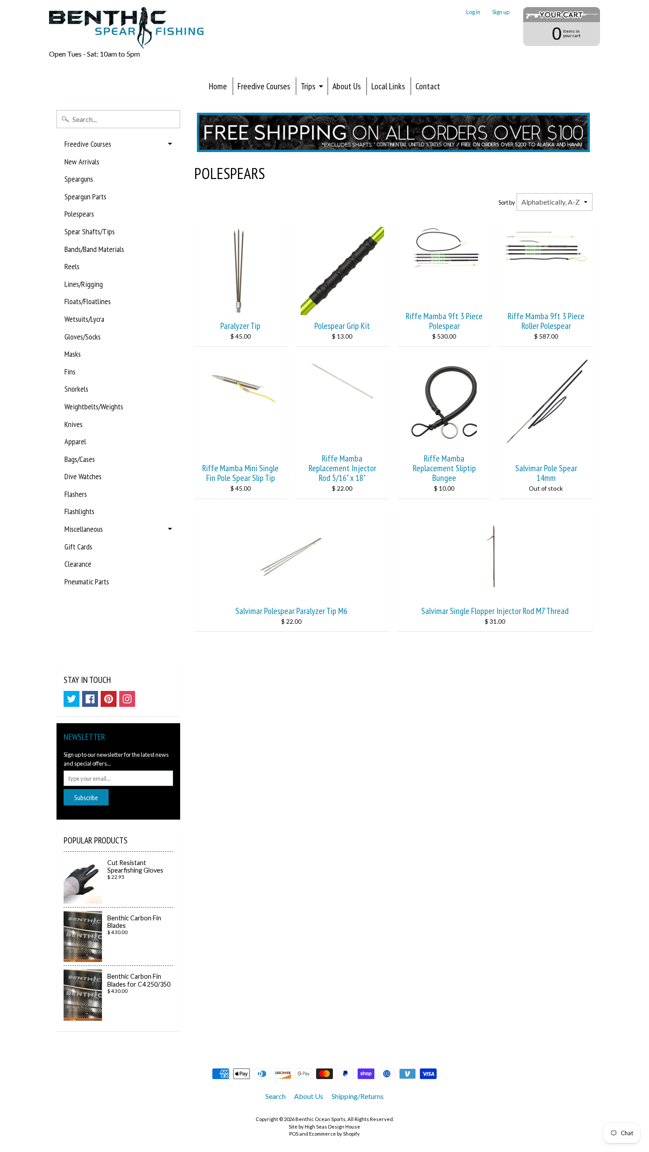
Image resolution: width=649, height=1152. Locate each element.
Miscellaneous (83, 529)
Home (218, 86)
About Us (346, 86)
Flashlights (79, 511)
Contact (427, 86)
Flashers (75, 494)
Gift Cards (78, 547)
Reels (71, 266)
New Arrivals (81, 161)
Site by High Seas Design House (324, 1126)
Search (275, 1096)
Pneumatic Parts (86, 581)
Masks (72, 354)
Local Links (388, 86)
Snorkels (76, 389)
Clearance (77, 564)
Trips (308, 86)
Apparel (75, 441)
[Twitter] (71, 699)
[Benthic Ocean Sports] (126, 28)
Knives (73, 424)
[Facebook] (90, 699)
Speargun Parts (85, 196)
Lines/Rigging (83, 284)
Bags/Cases (79, 459)
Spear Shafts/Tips (89, 231)
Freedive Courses (264, 86)
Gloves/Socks (82, 337)
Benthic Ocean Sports (320, 1119)
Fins (69, 371)
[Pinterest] (109, 699)
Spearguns (78, 179)
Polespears (79, 214)
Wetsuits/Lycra (84, 319)
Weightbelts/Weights (93, 406)
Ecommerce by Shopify (334, 1134)
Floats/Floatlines (87, 301)
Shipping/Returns (358, 1096)
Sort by (506, 202)
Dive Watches (83, 476)
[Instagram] (127, 699)
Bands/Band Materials (94, 249)
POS (293, 1134)
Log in (473, 12)
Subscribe (86, 797)
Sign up (500, 12)
